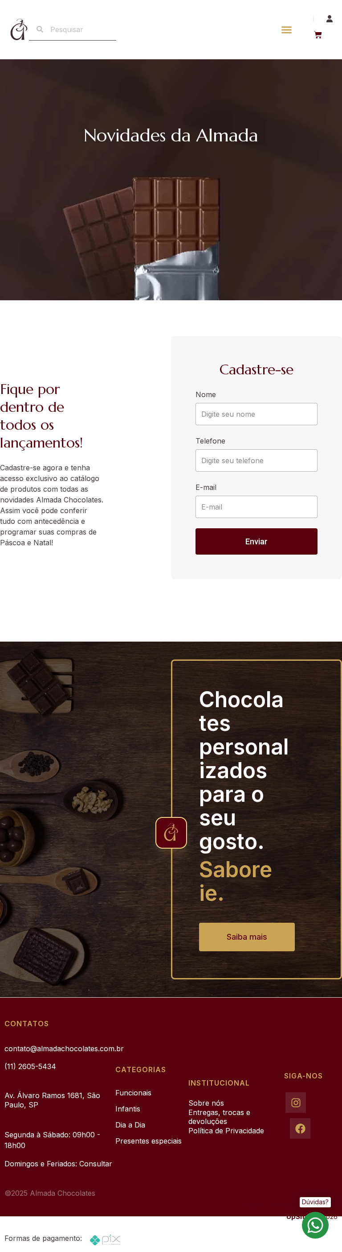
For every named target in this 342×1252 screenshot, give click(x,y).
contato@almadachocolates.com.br (64, 1048)
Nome (205, 394)
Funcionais (133, 1092)
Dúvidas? (315, 1202)
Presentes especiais (148, 1140)
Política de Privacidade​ (226, 1130)
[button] (286, 29)
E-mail (205, 487)
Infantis (127, 1108)
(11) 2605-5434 (30, 1066)
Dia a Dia (130, 1124)
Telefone (210, 440)
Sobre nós (206, 1103)
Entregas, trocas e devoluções (219, 1117)
